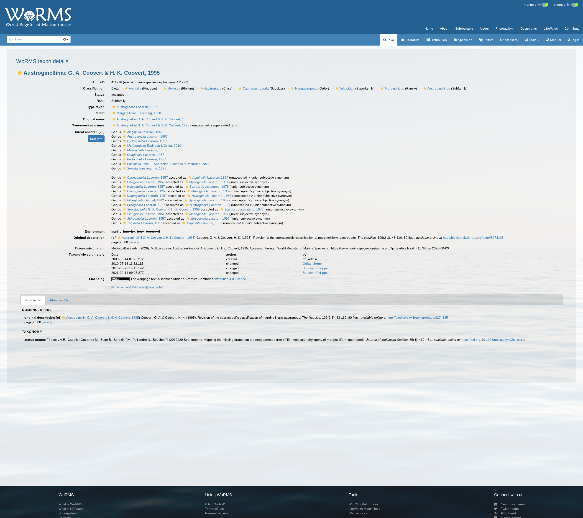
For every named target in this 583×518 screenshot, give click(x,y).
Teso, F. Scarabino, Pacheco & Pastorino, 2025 (168, 164)
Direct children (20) (90, 132)
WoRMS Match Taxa (363, 504)
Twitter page (510, 508)
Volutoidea (346, 88)
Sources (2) (33, 300)
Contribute (572, 28)
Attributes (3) (58, 300)
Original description (89, 237)
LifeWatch (551, 28)
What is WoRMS (70, 504)
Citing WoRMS (215, 504)
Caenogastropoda (256, 88)
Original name (94, 119)
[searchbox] (32, 39)
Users (484, 28)
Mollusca (173, 88)
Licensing (97, 279)
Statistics (511, 40)
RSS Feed (508, 513)
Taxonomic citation (90, 248)
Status (100, 94)
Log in (575, 40)
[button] (19, 72)
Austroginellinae (438, 88)
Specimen (464, 40)
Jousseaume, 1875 (146, 168)
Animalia (135, 88)
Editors (488, 40)
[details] (133, 242)
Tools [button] (532, 40)
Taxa (390, 40)
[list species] (139, 287)
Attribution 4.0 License (230, 279)
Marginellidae (394, 88)
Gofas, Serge (312, 263)
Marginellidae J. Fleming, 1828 (139, 113)
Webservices (358, 513)
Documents (528, 28)
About (444, 28)
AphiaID (98, 82)
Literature (412, 40)
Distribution (438, 40)
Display (95, 138)
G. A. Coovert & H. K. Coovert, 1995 (163, 209)
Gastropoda (212, 88)
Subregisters (464, 28)
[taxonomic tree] (121, 287)
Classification (94, 88)
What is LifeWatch (71, 508)
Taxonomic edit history (87, 254)
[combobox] (34, 39)
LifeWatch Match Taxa (364, 508)
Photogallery (505, 28)
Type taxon (96, 107)
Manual (555, 40)
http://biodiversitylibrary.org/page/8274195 (473, 237)
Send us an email (513, 504)
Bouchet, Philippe (315, 268)
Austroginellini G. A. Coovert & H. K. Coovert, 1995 (153, 119)
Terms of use (214, 508)
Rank (101, 101)
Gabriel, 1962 (145, 200)
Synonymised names (88, 125)
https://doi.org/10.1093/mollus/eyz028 (488, 339)
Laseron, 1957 (137, 107)
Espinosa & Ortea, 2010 (154, 145)
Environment (95, 231)
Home (428, 28)
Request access (216, 513)
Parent (100, 113)
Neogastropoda (306, 88)
